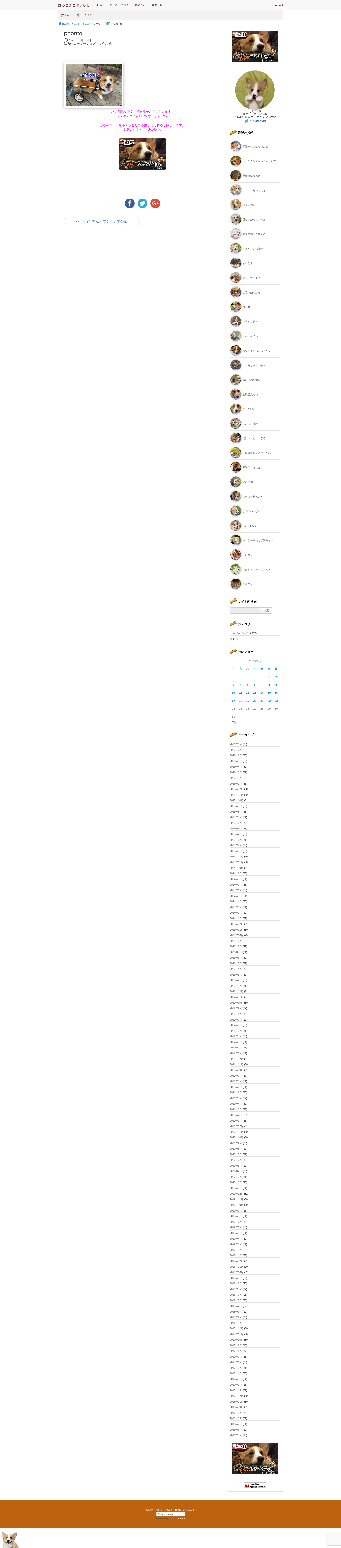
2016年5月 (236, 1435)
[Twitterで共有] (143, 203)
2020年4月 (236, 1171)
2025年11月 (236, 794)
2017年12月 (236, 1328)
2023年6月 (236, 957)
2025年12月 (236, 789)
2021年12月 (236, 1058)
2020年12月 (236, 1126)
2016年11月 (236, 1401)
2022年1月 (236, 1053)
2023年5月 (236, 963)
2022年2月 (236, 1047)
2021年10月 (236, 1070)
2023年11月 (236, 929)
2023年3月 (236, 974)
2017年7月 (236, 1356)
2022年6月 (236, 1025)
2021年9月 (236, 1075)
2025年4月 (236, 834)
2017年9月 (236, 1345)
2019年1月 (236, 1255)
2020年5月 (236, 1165)
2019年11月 (236, 1199)
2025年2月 (236, 845)
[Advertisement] (110, 264)
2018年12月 (236, 1261)
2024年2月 (236, 912)
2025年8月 (236, 811)
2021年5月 (236, 1098)
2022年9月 (236, 1008)
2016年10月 (236, 1407)
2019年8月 (236, 1216)
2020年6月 (236, 1159)
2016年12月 (236, 1395)
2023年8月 (236, 946)
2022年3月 (236, 1042)
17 (233, 700)
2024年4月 (236, 901)
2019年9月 (236, 1210)
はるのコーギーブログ (77, 14)
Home (99, 5)
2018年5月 (236, 1300)
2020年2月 (236, 1182)
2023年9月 (236, 940)
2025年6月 (236, 822)
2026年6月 (236, 755)
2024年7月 (236, 884)
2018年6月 (236, 1294)
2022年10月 (236, 1002)
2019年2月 (236, 1249)
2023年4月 (236, 968)
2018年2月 (236, 1317)
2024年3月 (236, 907)
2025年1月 (236, 851)
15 (269, 692)
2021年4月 (236, 1103)
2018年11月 (236, 1266)
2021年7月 (236, 1087)
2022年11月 (236, 997)
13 (254, 692)
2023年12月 (236, 924)
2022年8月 (236, 1013)
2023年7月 (236, 952)
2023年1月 (236, 985)
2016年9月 (236, 1412)
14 (262, 692)
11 (240, 692)
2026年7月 (236, 749)
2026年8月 (236, 744)
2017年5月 (236, 1367)
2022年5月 (236, 1030)
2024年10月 (236, 867)
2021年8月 (236, 1081)
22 (269, 700)
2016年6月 (236, 1429)
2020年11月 (236, 1131)
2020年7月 (236, 1154)
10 (233, 692)
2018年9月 (236, 1278)
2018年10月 (236, 1272)
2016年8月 (236, 1418)
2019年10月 (236, 1204)
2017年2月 (236, 1384)
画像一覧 (157, 5)
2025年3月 (236, 839)
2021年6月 (236, 1092)
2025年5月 (236, 828)
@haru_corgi (257, 120)
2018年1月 (236, 1323)
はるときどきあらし (74, 5)
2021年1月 (236, 1120)
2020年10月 (236, 1137)
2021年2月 (236, 1115)
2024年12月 (236, 856)
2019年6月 (236, 1227)
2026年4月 (236, 766)
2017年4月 (236, 1373)
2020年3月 (236, 1176)
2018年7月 (236, 1289)
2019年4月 (236, 1238)
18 (240, 700)
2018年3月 (236, 1311)
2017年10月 (236, 1339)
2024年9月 (236, 873)
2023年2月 (236, 980)
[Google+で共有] (155, 203)
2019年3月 (236, 1244)
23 (276, 700)
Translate (180, 1518)
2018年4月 (236, 1306)
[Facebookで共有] (130, 203)
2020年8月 (236, 1148)
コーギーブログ (119, 5)
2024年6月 (236, 890)
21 (262, 700)
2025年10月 (236, 800)
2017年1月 (236, 1390)
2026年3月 (236, 772)
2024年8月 (236, 879)
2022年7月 (236, 1019)
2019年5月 (236, 1233)
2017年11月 (236, 1334)
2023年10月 (236, 935)
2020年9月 (236, 1143)
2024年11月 (236, 862)
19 (247, 700)
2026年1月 (236, 783)
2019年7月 (236, 1221)
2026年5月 (236, 761)
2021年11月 (236, 1064)
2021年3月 (236, 1109)
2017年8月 (236, 1350)
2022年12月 (236, 991)
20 (254, 700)
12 (247, 692)
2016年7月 (236, 1424)
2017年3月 (236, 1379)
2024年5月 (236, 896)
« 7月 (233, 722)
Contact (278, 5)
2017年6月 (236, 1362)
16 (276, 692)
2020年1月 (236, 1188)
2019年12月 (236, 1193)
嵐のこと (140, 5)
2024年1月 (236, 918)
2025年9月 (236, 806)
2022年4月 (236, 1036)
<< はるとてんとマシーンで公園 (101, 221)
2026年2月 (236, 777)
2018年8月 (236, 1283)
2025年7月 (236, 817)
